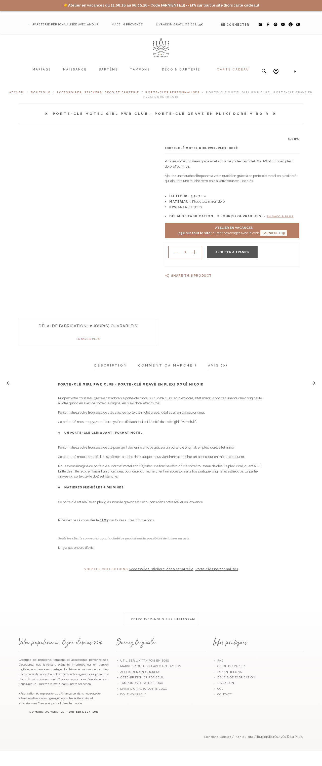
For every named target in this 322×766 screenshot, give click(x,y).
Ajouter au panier (232, 252)
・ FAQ (218, 660)
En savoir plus (88, 339)
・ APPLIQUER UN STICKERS (138, 672)
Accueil (17, 92)
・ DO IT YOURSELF (131, 694)
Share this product (191, 275)
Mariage (41, 69)
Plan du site (244, 737)
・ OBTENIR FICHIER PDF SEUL (140, 677)
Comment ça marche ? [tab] (167, 365)
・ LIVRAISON (223, 683)
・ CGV (218, 688)
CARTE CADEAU (233, 69)
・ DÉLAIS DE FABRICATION (234, 677)
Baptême (108, 69)
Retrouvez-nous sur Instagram (162, 619)
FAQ (103, 520)
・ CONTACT (222, 694)
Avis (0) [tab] (218, 365)
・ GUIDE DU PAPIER (229, 666)
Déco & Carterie (181, 69)
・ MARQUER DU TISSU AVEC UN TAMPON (148, 666)
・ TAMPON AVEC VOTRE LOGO (139, 683)
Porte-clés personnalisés (172, 92)
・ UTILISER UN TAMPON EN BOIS (142, 660)
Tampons (140, 69)
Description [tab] (110, 365)
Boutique (40, 92)
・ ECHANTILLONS (227, 672)
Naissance (75, 69)
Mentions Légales (217, 737)
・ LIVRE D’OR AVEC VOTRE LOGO (141, 688)
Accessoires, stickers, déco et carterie (98, 92)
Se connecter (235, 24)
